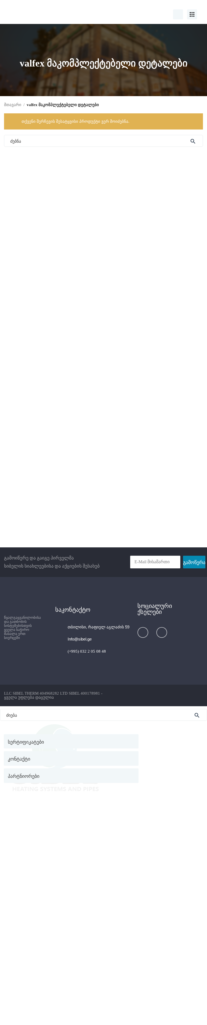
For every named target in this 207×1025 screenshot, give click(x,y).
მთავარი (12, 105)
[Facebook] (142, 632)
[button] (71, 775)
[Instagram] (161, 632)
